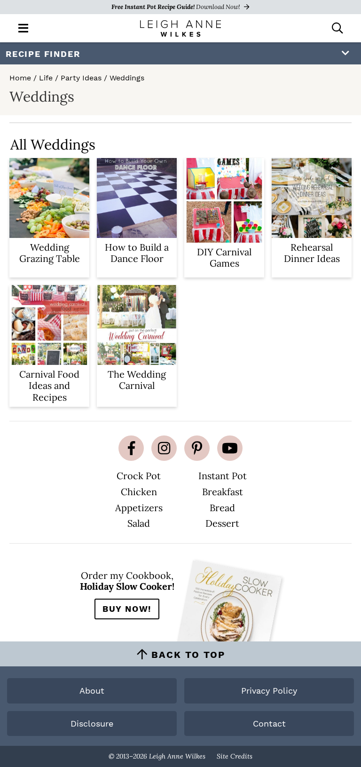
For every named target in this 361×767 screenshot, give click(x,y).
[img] (131, 448)
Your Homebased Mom (180, 28)
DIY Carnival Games (224, 257)
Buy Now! (126, 609)
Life (46, 77)
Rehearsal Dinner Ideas (312, 252)
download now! (176, 7)
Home (20, 77)
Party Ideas (81, 77)
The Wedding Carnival (137, 379)
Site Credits (234, 756)
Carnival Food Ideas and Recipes (49, 385)
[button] (23, 27)
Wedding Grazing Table (49, 252)
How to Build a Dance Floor (137, 252)
